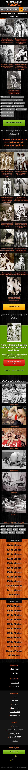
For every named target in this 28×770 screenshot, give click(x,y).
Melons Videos (14, 404)
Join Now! (15, 669)
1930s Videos (14, 558)
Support (15, 726)
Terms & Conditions (15, 730)
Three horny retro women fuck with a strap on (7, 274)
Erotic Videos (14, 492)
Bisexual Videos (14, 448)
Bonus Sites (15, 712)
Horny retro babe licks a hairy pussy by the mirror (21, 273)
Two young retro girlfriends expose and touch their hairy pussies (21, 198)
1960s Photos (14, 637)
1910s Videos (14, 549)
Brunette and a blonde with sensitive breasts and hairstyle (7, 66)
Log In (25, 9)
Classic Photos (14, 650)
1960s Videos (14, 572)
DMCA (15, 741)
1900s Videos (14, 545)
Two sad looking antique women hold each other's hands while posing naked (6, 199)
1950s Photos (14, 633)
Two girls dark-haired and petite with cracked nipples (7, 224)
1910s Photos (14, 615)
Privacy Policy (15, 733)
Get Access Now (14, 307)
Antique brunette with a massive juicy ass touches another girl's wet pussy (20, 67)
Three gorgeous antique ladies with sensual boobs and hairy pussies (21, 250)
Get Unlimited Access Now (14, 362)
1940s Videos (14, 563)
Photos (8, 9)
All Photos (14, 655)
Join (21, 9)
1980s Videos (14, 581)
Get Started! (14, 752)
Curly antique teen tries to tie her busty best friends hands (21, 173)
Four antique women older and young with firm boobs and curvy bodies (21, 225)
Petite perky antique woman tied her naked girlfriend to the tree (14, 91)
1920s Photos (14, 619)
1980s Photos (14, 646)
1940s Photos (14, 628)
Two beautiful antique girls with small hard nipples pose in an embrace (21, 41)
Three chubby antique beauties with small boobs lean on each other (7, 174)
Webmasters (15, 715)
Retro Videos (14, 590)
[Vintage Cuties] (14, 6)
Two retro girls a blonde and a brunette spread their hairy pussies (14, 298)
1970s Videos (14, 576)
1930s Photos (14, 623)
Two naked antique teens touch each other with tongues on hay (7, 40)
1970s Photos (14, 641)
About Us (15, 683)
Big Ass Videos (14, 470)
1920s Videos (14, 554)
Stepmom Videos (14, 426)
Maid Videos (14, 515)
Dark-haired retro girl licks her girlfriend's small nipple (7, 250)
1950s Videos (14, 567)
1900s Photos (14, 610)
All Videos (14, 594)
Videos (15, 704)
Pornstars (15, 9)
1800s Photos (14, 606)
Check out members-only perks (14, 370)
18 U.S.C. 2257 (15, 737)
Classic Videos (14, 585)
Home (15, 697)
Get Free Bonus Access (14, 122)
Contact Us (15, 686)
